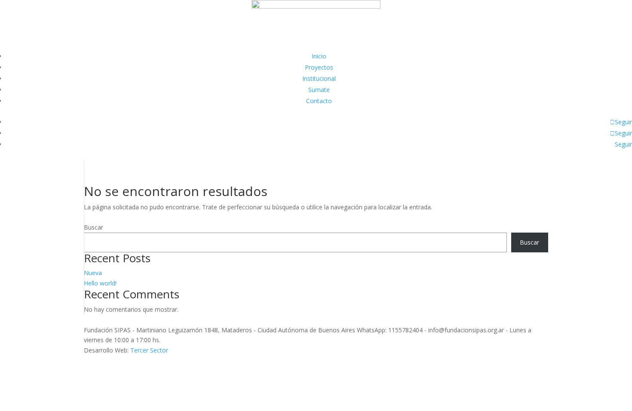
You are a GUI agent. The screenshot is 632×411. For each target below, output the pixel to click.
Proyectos (319, 67)
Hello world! (100, 283)
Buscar (93, 227)
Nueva (93, 273)
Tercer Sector (149, 350)
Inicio (319, 56)
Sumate (319, 90)
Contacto (319, 101)
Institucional (319, 78)
